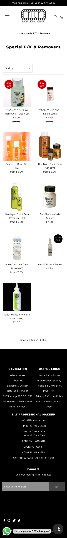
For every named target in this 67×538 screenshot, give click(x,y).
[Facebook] (4, 521)
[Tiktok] (19, 521)
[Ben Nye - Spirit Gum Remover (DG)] (17, 196)
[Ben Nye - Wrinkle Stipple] (50, 196)
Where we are (17, 375)
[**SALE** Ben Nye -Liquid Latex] (50, 92)
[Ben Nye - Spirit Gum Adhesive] (50, 146)
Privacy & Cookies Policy (49, 396)
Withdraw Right (17, 406)
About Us (18, 380)
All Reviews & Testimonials (17, 401)
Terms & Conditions (49, 375)
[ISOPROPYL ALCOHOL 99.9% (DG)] (17, 247)
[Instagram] (9, 521)
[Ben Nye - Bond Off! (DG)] (17, 146)
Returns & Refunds (17, 390)
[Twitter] (14, 521)
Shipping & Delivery (17, 385)
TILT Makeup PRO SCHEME (17, 396)
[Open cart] (61, 17)
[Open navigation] (10, 16)
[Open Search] (55, 17)
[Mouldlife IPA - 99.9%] (50, 247)
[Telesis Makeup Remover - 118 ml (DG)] (17, 297)
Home (20, 33)
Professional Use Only (49, 380)
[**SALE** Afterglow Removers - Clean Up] (17, 92)
